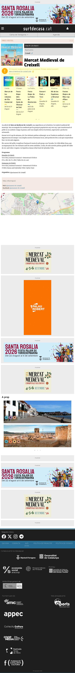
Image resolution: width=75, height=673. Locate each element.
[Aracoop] (12, 570)
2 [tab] (39, 119)
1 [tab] (36, 119)
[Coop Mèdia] (14, 639)
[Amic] (14, 603)
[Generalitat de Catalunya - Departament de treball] (59, 572)
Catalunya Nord (8, 37)
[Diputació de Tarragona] (26, 558)
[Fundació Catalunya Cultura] (14, 663)
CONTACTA (16, 543)
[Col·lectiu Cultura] (14, 627)
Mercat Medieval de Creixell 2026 (20, 72)
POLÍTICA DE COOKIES (64, 543)
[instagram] (15, 538)
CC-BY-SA (71, 214)
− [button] (3, 198)
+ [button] (3, 195)
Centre (37, 37)
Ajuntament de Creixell (13, 186)
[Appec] (14, 615)
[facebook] (4, 538)
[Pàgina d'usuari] (67, 29)
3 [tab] (40, 450)
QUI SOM (5, 543)
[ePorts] (62, 603)
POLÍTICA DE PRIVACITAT (42, 543)
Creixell (27, 53)
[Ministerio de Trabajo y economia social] (12, 587)
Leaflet (52, 214)
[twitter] (10, 538)
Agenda (56, 35)
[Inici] (37, 28)
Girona (22, 37)
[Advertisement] (37, 229)
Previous (5, 98)
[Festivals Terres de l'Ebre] (14, 651)
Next (70, 98)
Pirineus (52, 37)
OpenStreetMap (59, 214)
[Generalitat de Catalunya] (49, 558)
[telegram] (21, 538)
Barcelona (67, 37)
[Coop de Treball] (36, 570)
